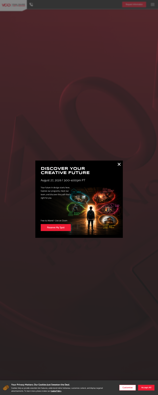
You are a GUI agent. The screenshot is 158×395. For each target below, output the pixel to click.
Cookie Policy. (56, 391)
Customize (128, 387)
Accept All (146, 387)
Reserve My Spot (55, 227)
